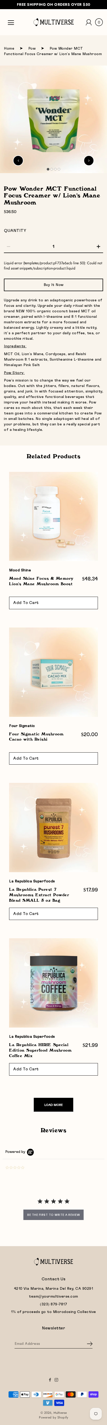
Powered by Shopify (53, 1417)
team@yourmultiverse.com (53, 1296)
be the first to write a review (53, 1214)
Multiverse (60, 1412)
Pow (32, 48)
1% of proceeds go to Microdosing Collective (53, 1312)
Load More (53, 1104)
